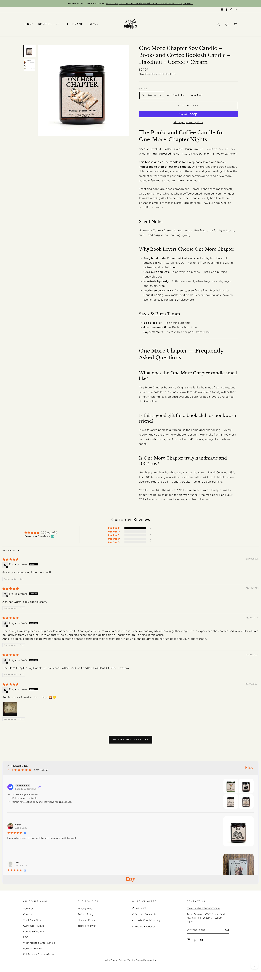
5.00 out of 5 (49, 532)
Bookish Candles (32, 948)
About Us (28, 908)
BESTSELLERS (48, 24)
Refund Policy (85, 914)
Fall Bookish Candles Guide (38, 954)
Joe (17, 862)
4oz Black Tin (176, 95)
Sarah (18, 824)
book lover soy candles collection (187, 499)
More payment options (188, 122)
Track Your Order (33, 920)
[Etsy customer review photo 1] (9, 709)
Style (143, 88)
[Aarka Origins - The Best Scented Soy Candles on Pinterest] (201, 940)
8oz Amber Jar (151, 95)
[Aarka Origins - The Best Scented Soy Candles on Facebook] (195, 940)
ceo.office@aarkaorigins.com (203, 908)
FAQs (26, 937)
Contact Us (29, 914)
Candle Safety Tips (33, 931)
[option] (130, 3)
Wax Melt (196, 95)
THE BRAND (74, 24)
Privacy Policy (85, 908)
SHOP (28, 24)
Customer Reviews (33, 925)
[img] (10, 559)
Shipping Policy (86, 920)
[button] (114, 528)
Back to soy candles (132, 739)
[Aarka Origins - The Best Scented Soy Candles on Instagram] (188, 940)
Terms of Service (87, 925)
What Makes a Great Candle (39, 942)
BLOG (93, 24)
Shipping (144, 74)
